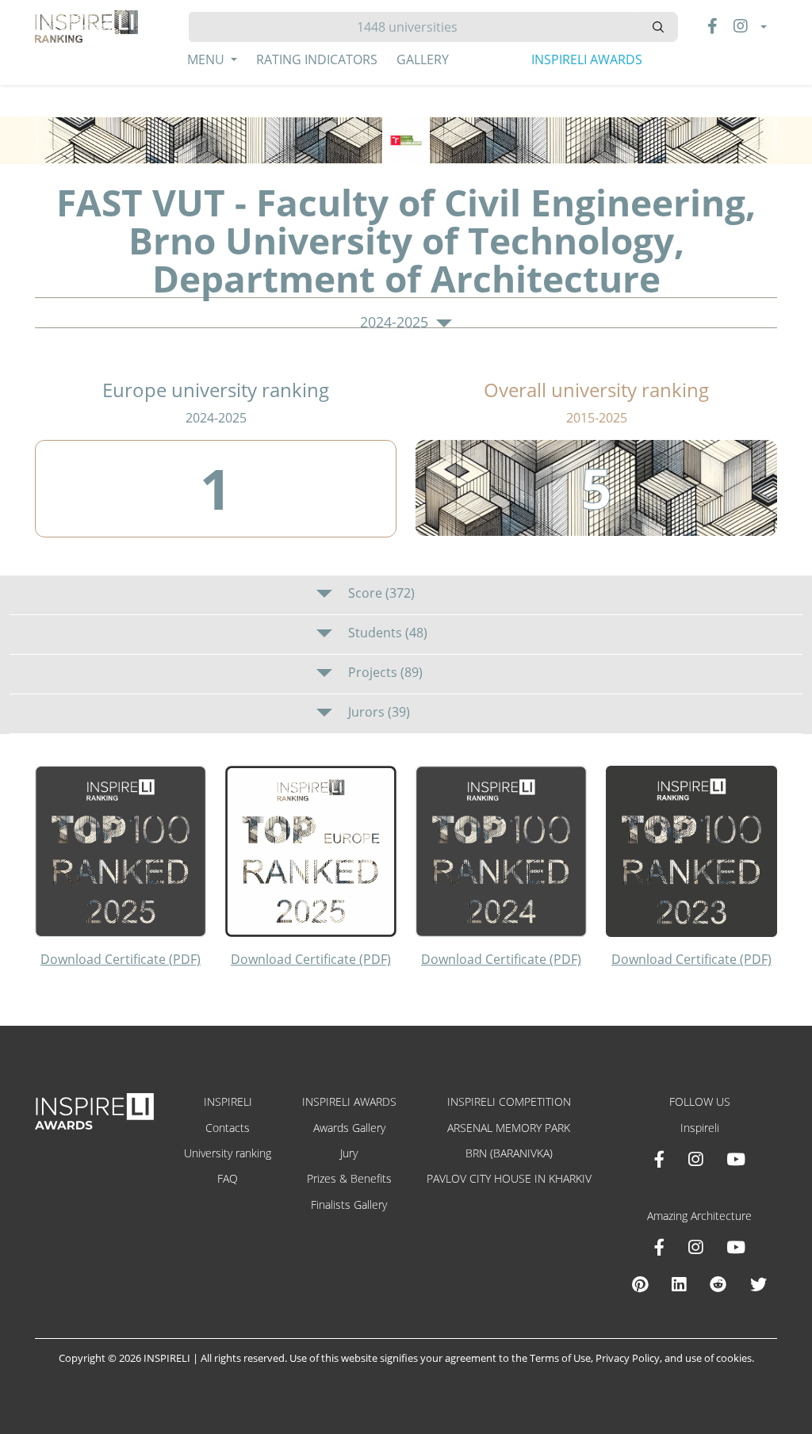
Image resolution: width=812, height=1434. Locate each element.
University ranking (227, 1153)
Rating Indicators (316, 59)
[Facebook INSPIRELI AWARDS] (659, 1159)
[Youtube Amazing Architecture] (736, 1247)
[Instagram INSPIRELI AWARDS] (695, 1159)
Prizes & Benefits (349, 1178)
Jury (349, 1153)
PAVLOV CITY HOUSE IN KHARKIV (509, 1178)
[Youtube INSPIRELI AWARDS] (736, 1159)
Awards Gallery (349, 1127)
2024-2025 (396, 322)
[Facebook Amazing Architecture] (659, 1247)
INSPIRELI (228, 1101)
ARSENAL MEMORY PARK (508, 1127)
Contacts (227, 1127)
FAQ (227, 1178)
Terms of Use (560, 1358)
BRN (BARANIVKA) (509, 1153)
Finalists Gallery (349, 1204)
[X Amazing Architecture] (758, 1284)
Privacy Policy (628, 1358)
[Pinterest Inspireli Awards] (640, 1284)
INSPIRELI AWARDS (586, 59)
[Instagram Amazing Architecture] (695, 1247)
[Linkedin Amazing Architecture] (678, 1284)
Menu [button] (207, 59)
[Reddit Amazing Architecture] (718, 1284)
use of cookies (718, 1358)
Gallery (422, 59)
